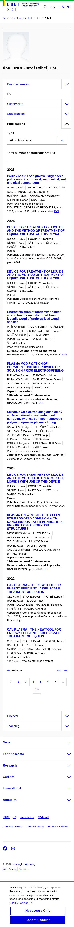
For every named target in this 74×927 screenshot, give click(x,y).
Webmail (43, 817)
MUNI (6, 817)
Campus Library (12, 826)
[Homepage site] (21, 6)
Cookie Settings (18, 902)
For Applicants (13, 754)
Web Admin (10, 869)
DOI (56, 211)
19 (37, 689)
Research (10, 765)
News (7, 742)
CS (52, 7)
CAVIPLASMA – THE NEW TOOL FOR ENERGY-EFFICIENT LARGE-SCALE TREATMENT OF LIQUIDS (34, 588)
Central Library (35, 826)
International (12, 788)
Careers (8, 776)
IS (14, 817)
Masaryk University (23, 864)
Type (10, 133)
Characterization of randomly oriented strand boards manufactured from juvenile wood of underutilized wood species (34, 317)
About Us (10, 800)
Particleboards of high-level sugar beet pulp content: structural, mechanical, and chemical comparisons (36, 179)
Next (60, 670)
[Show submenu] (65, 742)
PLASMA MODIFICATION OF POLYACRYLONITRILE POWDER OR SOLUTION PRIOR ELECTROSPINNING (35, 367)
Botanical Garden (57, 826)
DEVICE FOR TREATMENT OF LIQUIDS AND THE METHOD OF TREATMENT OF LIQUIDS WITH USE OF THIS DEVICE (36, 231)
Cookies (23, 869)
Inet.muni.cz (27, 817)
